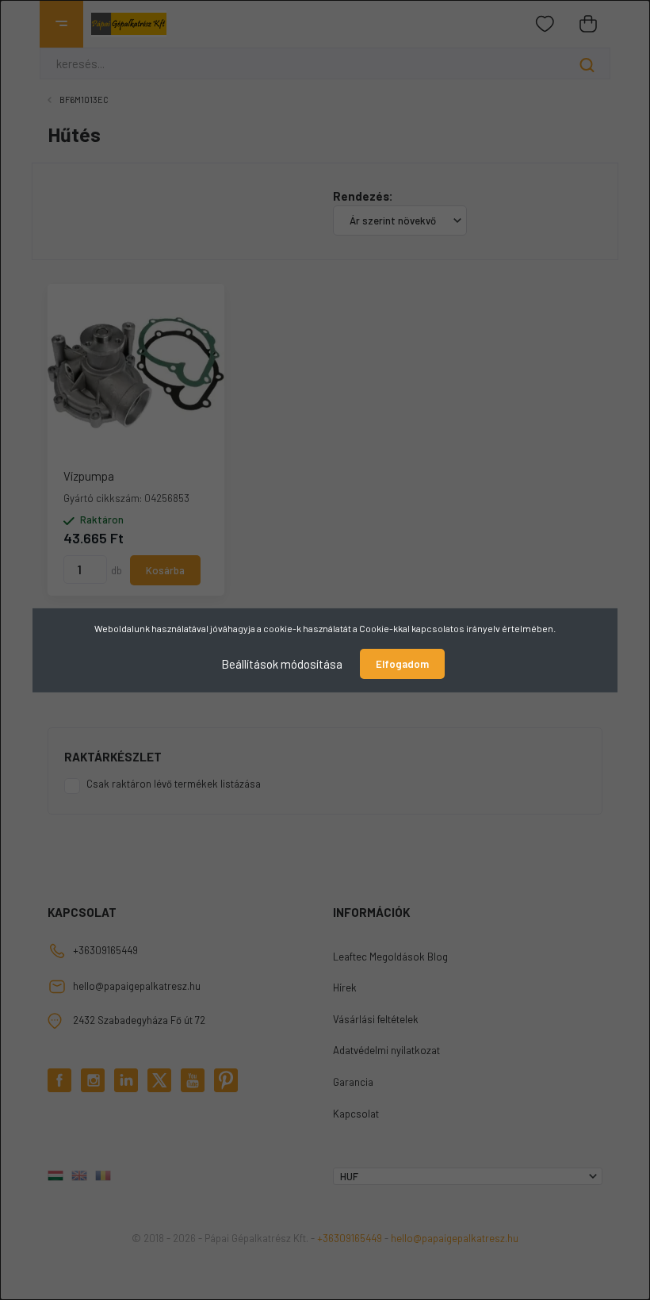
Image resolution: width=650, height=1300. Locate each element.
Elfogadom (402, 664)
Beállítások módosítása (281, 663)
